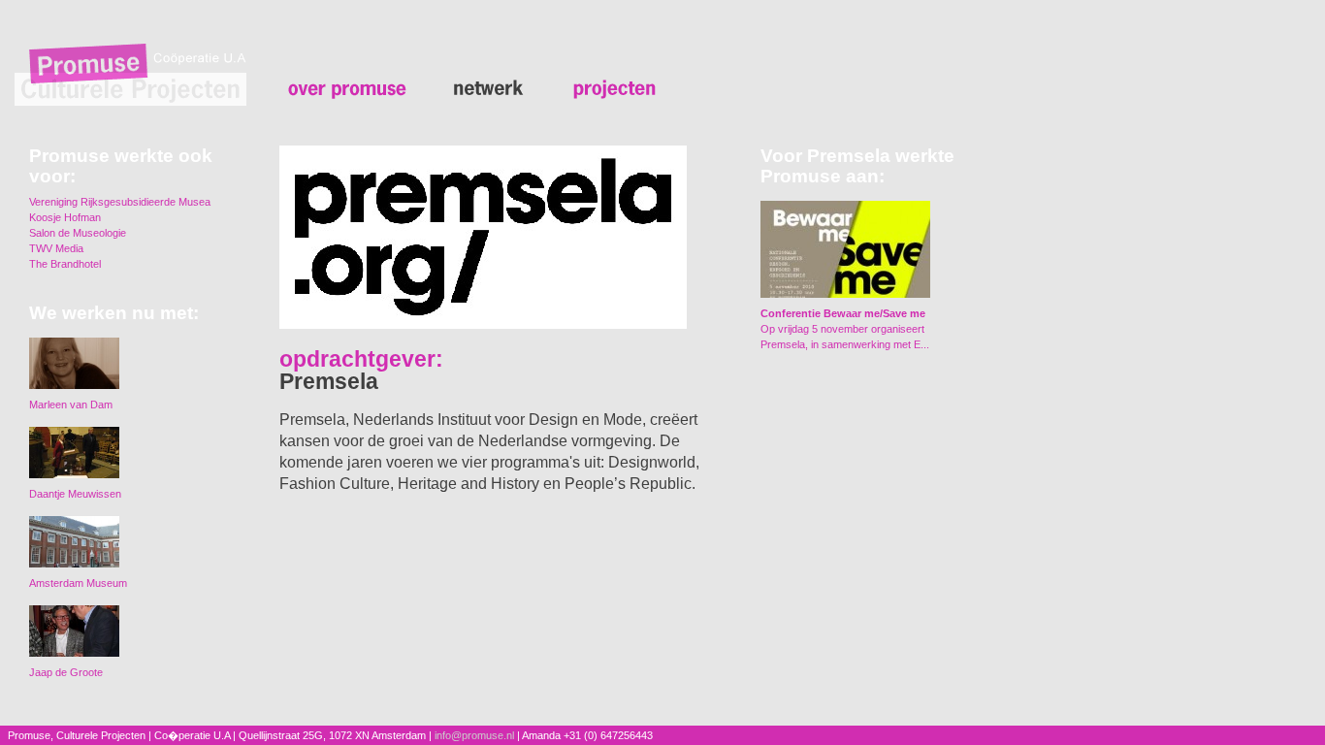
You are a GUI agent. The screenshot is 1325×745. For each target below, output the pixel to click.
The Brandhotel (65, 264)
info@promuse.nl (474, 735)
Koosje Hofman (65, 217)
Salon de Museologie (77, 233)
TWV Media (56, 248)
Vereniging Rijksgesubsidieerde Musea (119, 202)
